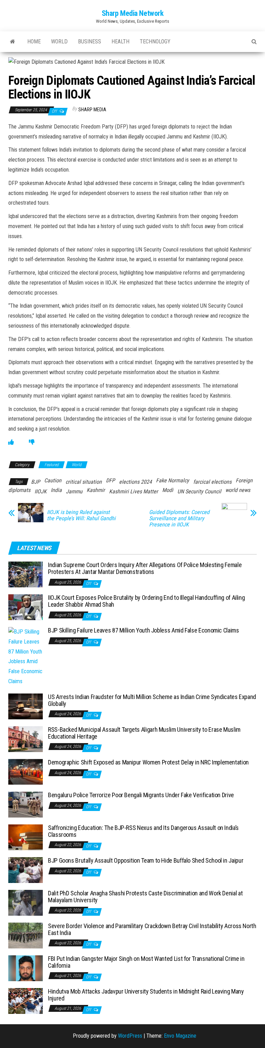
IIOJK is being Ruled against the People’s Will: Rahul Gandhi (81, 515)
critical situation (84, 482)
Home (34, 41)
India (56, 490)
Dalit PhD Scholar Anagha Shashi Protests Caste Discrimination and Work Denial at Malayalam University (145, 897)
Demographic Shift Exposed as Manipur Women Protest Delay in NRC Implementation (148, 762)
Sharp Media (92, 109)
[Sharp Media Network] (12, 41)
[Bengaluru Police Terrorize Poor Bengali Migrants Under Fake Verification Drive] (25, 804)
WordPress (130, 1035)
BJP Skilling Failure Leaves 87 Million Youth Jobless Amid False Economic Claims (143, 630)
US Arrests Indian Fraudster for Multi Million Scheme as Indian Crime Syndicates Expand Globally (152, 700)
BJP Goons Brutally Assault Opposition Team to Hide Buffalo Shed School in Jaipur (145, 860)
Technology (155, 41)
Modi (167, 490)
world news (237, 490)
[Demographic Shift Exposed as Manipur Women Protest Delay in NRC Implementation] (25, 771)
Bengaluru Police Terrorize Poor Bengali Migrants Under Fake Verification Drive (141, 795)
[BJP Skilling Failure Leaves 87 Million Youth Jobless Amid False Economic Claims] (25, 656)
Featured (52, 464)
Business (89, 41)
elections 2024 (135, 482)
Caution (52, 480)
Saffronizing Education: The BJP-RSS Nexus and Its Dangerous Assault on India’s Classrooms (143, 831)
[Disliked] (32, 442)
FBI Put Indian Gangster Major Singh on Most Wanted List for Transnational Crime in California (146, 962)
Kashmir (96, 490)
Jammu (74, 491)
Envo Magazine (180, 1035)
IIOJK (41, 491)
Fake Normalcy (172, 480)
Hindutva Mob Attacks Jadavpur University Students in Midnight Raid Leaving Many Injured (146, 995)
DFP (110, 480)
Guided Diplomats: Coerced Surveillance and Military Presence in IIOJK (179, 518)
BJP (35, 482)
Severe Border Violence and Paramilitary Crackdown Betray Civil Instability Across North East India (152, 929)
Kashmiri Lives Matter (133, 491)
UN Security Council (199, 491)
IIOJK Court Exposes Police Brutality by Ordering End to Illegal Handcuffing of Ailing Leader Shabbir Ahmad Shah (146, 601)
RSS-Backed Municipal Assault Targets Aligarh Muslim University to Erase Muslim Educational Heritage (144, 733)
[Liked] (11, 442)
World (59, 41)
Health (120, 41)
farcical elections (212, 482)
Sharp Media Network (133, 13)
